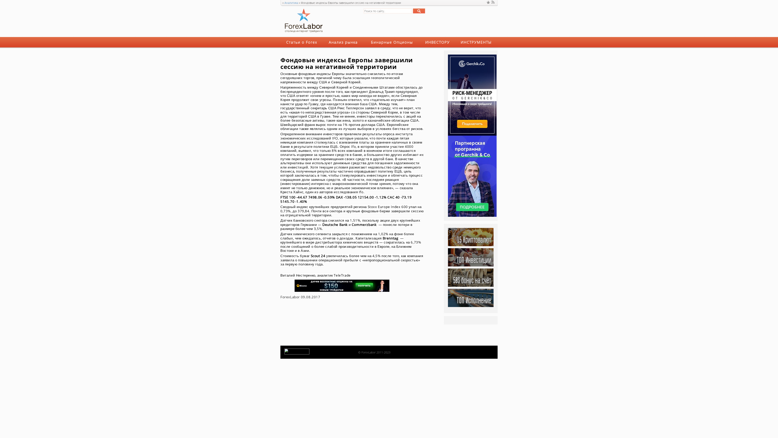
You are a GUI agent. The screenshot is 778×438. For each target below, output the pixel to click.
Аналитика (291, 3)
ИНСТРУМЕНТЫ (476, 42)
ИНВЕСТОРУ (437, 42)
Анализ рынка (343, 42)
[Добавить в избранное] (488, 2)
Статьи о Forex (301, 42)
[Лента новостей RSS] (493, 2)
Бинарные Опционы (392, 42)
